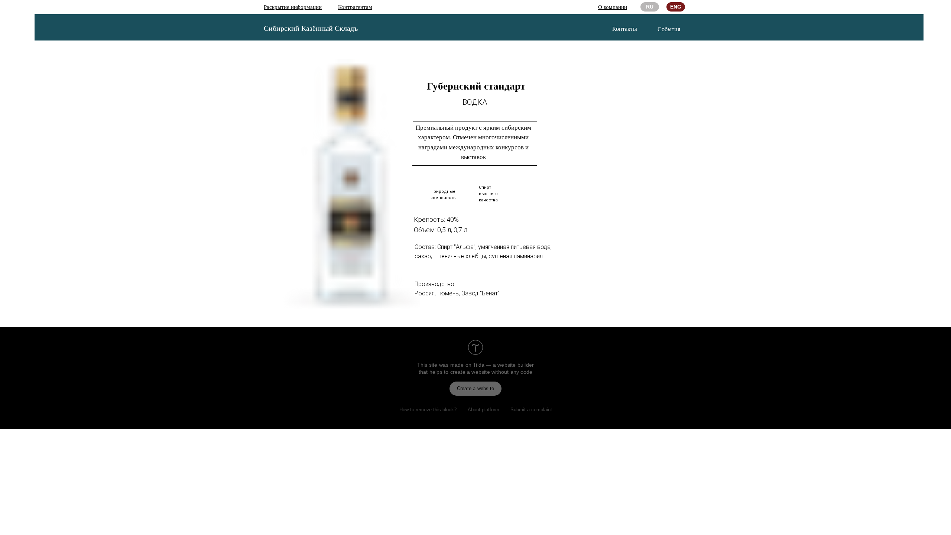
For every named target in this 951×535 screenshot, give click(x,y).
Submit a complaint (531, 409)
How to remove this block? (428, 409)
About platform (483, 409)
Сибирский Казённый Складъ (311, 28)
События (669, 29)
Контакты (624, 28)
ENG (675, 7)
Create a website (475, 388)
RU (649, 7)
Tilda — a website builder (503, 365)
